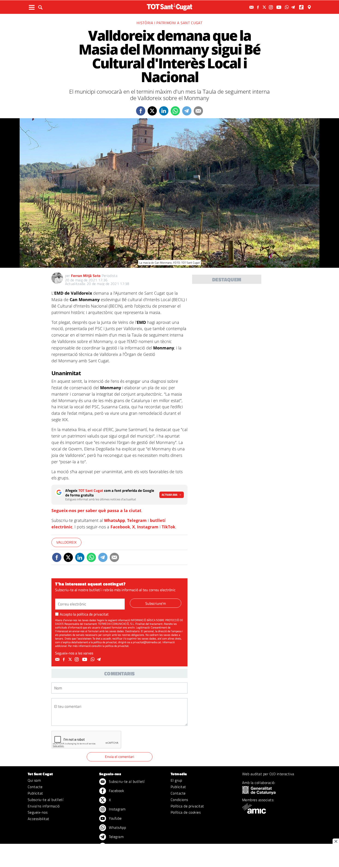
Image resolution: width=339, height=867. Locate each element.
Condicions (179, 799)
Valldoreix (66, 542)
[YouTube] (279, 7)
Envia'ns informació (43, 806)
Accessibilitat (38, 818)
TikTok (168, 527)
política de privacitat (93, 614)
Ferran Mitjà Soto (86, 275)
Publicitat (35, 793)
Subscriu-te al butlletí (45, 799)
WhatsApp (114, 520)
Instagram (147, 527)
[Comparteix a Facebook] (140, 110)
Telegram (137, 520)
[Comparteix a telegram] (186, 110)
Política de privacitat (187, 806)
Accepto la (84, 614)
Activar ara (169, 495)
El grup (176, 780)
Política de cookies (186, 812)
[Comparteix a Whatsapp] (175, 110)
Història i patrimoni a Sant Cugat (169, 23)
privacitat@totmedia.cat (147, 642)
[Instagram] (271, 7)
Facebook (120, 527)
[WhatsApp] (287, 7)
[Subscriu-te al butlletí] (252, 7)
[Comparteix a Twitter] (152, 110)
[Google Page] (309, 7)
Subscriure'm (155, 603)
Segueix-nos (38, 812)
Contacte (35, 786)
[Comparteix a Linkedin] (163, 110)
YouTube (115, 818)
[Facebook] (258, 7)
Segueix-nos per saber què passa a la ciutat (96, 510)
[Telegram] (294, 7)
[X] (265, 7)
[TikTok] (301, 7)
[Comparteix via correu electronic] (198, 110)
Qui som (34, 780)
